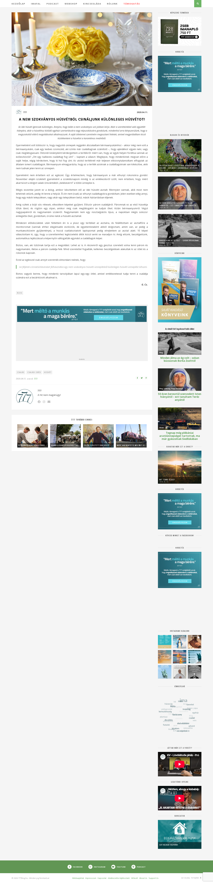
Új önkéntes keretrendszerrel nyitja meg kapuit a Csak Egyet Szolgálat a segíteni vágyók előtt (32, 445)
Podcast (53, 3)
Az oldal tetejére (190, 878)
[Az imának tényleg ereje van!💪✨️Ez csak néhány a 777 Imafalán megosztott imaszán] (164, 641)
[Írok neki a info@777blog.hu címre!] (49, 402)
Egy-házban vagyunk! (168, 845)
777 (25, 112)
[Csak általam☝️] (179, 641)
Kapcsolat (102, 878)
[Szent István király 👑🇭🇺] (194, 657)
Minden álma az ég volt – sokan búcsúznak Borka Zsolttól (179, 241)
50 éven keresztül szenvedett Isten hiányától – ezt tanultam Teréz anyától (177, 204)
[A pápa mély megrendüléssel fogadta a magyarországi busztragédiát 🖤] (179, 672)
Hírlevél (134, 878)
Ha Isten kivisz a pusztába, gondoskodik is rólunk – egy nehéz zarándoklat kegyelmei (179, 166)
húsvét (47, 372)
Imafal (36, 3)
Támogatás (131, 3)
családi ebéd (34, 372)
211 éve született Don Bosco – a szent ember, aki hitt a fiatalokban (98, 445)
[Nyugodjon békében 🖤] (194, 672)
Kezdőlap (18, 3)
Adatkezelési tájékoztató (119, 878)
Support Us (154, 878)
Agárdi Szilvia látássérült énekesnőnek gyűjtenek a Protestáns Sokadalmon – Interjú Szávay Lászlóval (65, 445)
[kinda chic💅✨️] (194, 641)
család (20, 372)
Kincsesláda (92, 3)
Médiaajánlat (78, 878)
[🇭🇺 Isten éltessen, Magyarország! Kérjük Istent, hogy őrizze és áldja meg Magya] (179, 657)
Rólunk (112, 3)
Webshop (71, 3)
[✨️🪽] (164, 657)
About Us (143, 878)
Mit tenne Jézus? (167, 479)
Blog (19, 293)
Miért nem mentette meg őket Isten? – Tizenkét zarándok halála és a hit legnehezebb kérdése (131, 445)
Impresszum (90, 878)
